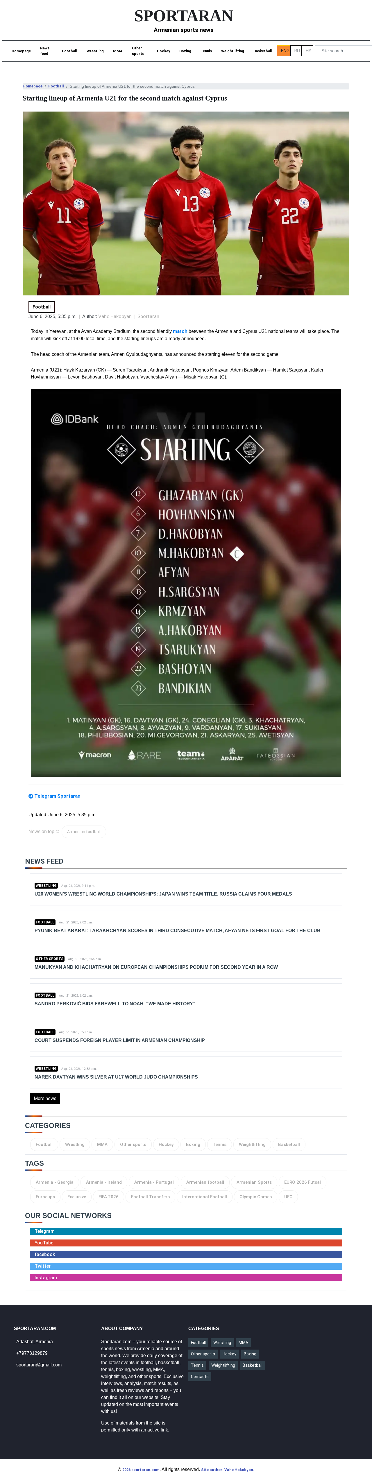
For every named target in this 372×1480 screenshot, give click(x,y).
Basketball (262, 51)
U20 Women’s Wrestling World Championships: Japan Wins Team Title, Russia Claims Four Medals (163, 893)
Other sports (138, 51)
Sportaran (148, 316)
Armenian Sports (254, 1182)
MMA (118, 51)
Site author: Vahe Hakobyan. (227, 1470)
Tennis (206, 51)
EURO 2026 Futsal (302, 1182)
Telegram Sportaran (57, 796)
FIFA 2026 (109, 1196)
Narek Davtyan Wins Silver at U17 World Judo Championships (116, 1076)
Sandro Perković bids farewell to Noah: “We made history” (115, 1003)
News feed (44, 51)
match (180, 331)
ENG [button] (285, 50)
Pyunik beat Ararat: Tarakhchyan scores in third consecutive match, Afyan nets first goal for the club (178, 930)
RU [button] (297, 50)
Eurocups (45, 1196)
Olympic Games (255, 1196)
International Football (204, 1196)
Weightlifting (232, 51)
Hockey (163, 51)
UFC (288, 1196)
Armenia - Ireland (104, 1182)
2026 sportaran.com (141, 1470)
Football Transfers (150, 1196)
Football (69, 51)
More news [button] (45, 1098)
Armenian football (84, 831)
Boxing (185, 51)
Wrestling (95, 51)
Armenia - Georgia (55, 1182)
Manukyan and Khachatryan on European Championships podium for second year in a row (156, 967)
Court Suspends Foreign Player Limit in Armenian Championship (120, 1040)
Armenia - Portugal (154, 1182)
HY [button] (308, 50)
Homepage (21, 51)
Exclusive (76, 1196)
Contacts (200, 1376)
